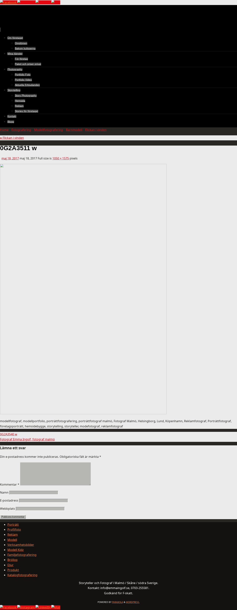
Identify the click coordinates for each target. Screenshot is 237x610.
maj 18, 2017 (10, 158)
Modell (12, 540)
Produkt (13, 570)
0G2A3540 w (8, 434)
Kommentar (9, 484)
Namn (4, 492)
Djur (10, 565)
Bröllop (12, 560)
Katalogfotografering (22, 575)
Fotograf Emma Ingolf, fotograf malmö (27, 439)
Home (4, 130)
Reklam (12, 534)
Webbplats (7, 509)
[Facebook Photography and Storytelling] (8, 2)
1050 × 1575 (60, 158)
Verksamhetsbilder (20, 545)
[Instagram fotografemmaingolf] (26, 2)
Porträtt (13, 524)
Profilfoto (14, 529)
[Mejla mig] (55, 2)
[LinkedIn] (43, 2)
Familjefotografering (21, 555)
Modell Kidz (15, 550)
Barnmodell (74, 130)
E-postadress (9, 500)
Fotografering (21, 130)
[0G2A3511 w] (83, 413)
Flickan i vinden (95, 130)
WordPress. (133, 602)
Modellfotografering (48, 130)
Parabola (117, 602)
